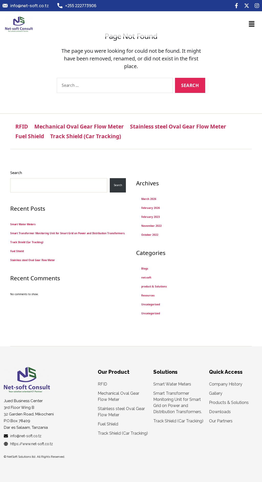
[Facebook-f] (236, 5)
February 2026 (150, 208)
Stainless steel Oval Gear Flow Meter (178, 126)
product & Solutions (154, 286)
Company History (225, 384)
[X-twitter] (246, 5)
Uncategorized (150, 313)
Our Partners (221, 421)
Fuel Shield (29, 136)
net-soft (146, 277)
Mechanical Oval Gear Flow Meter (79, 126)
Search (16, 172)
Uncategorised (150, 304)
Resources (148, 295)
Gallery (215, 393)
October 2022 (149, 235)
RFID (21, 126)
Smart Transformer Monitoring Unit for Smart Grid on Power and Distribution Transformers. (67, 233)
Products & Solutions (229, 402)
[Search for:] (114, 86)
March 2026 (148, 199)
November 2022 (151, 226)
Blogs (144, 268)
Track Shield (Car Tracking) (85, 136)
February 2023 (150, 217)
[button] (252, 24)
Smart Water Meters (23, 224)
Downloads (220, 411)
